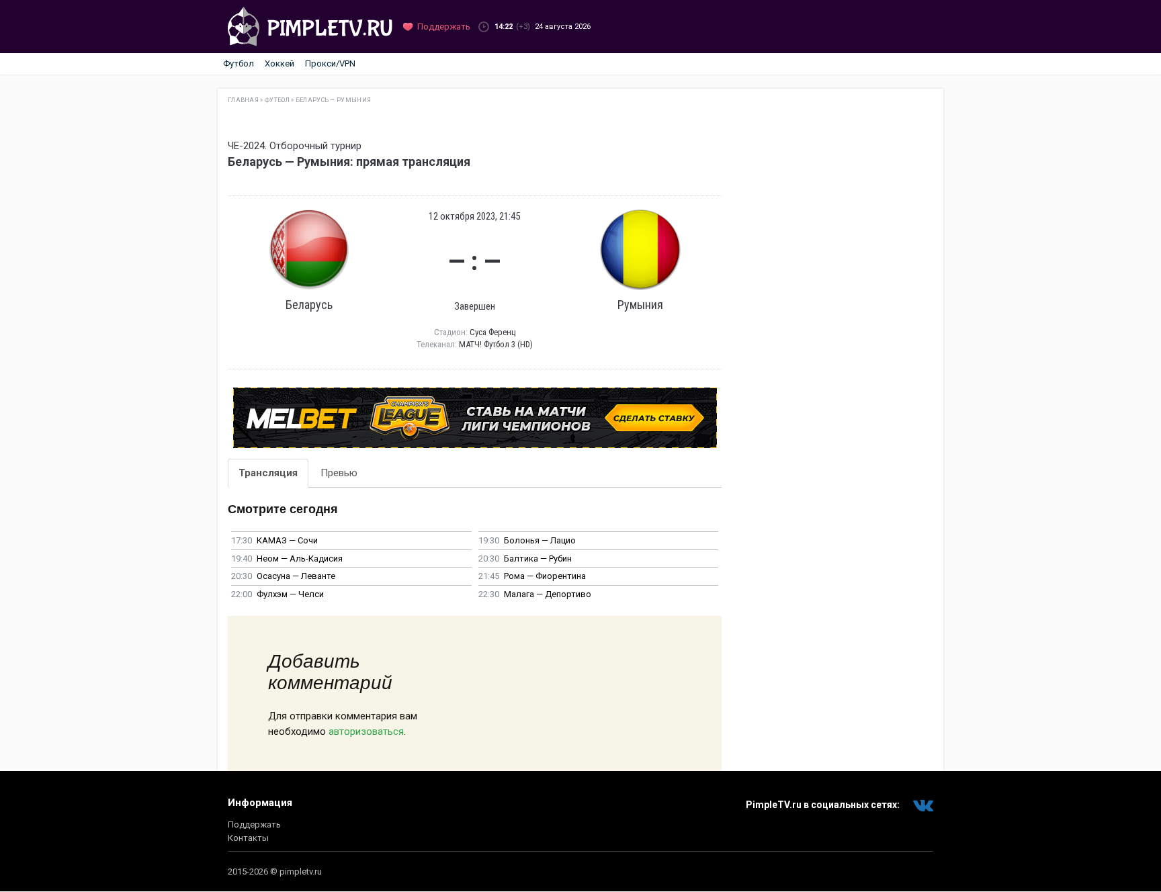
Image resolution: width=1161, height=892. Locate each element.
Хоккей (279, 63)
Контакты (248, 838)
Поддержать (254, 824)
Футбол (238, 63)
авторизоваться (366, 731)
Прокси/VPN (330, 63)
